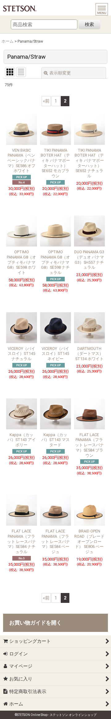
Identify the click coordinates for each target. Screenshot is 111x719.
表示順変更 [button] (60, 72)
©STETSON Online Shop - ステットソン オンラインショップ (56, 715)
